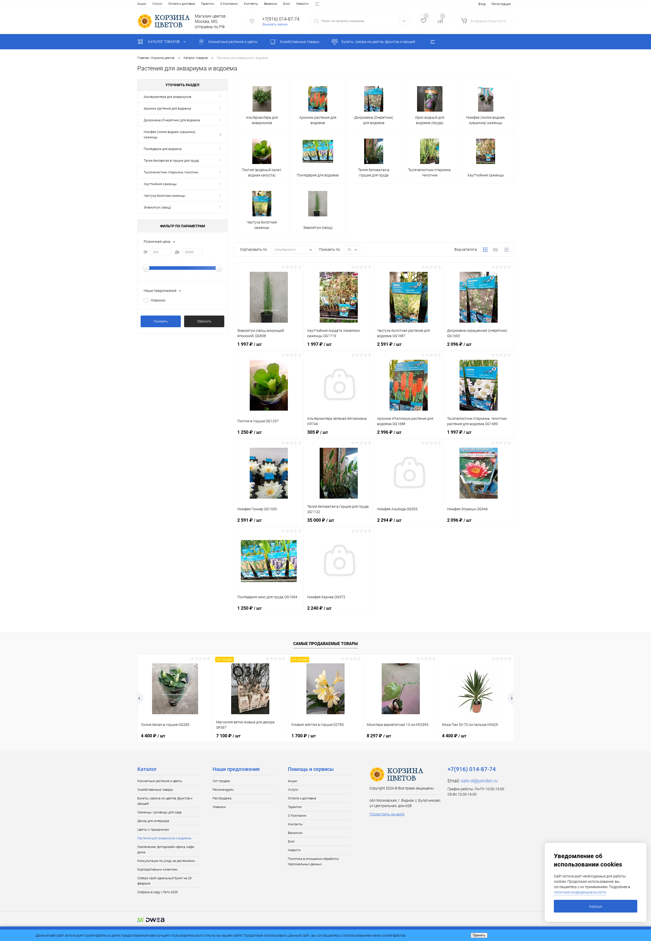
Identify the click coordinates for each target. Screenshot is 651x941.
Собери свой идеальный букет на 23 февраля (164, 880)
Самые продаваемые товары (325, 643)
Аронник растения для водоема (167, 108)
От (146, 252)
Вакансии (270, 4)
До (177, 252)
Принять (479, 935)
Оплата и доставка (181, 4)
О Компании (229, 4)
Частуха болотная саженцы (164, 196)
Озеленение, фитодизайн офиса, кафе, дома (166, 849)
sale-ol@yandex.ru (479, 780)
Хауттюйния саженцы (160, 184)
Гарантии (207, 4)
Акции (141, 4)
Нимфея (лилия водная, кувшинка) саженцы (169, 134)
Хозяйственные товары (155, 789)
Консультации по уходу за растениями (166, 861)
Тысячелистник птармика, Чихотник (171, 172)
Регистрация (501, 4)
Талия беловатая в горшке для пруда (171, 160)
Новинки (158, 300)
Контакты (251, 4)
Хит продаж (221, 781)
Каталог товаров (164, 42)
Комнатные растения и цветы (159, 781)
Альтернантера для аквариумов (167, 97)
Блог (286, 4)
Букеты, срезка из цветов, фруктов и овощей (164, 800)
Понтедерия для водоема (163, 149)
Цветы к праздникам (153, 829)
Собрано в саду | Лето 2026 (157, 892)
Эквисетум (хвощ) (157, 207)
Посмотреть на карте (386, 814)
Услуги (157, 4)
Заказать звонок (275, 24)
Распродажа (222, 798)
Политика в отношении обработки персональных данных (313, 861)
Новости (302, 4)
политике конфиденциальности (580, 892)
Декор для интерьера (153, 821)
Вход (481, 4)
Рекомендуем (223, 789)
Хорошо (595, 906)
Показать (160, 321)
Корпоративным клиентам (157, 869)
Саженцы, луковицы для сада (159, 812)
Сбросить (204, 321)
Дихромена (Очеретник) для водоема (172, 120)
